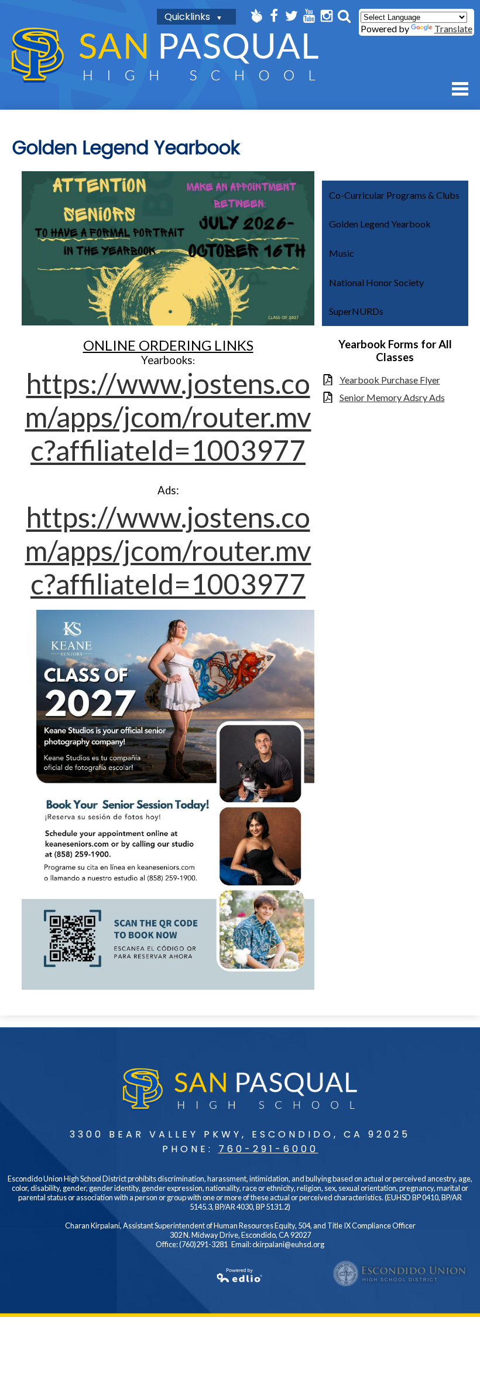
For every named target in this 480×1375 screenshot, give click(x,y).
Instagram (327, 16)
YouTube (309, 16)
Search (344, 16)
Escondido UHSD (400, 1273)
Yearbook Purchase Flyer (390, 379)
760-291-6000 (268, 1149)
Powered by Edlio (240, 1275)
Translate (453, 28)
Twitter (291, 16)
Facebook (274, 16)
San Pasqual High (165, 55)
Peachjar (256, 16)
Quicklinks (187, 16)
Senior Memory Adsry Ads (392, 397)
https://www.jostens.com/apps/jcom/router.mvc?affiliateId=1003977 (168, 416)
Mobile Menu (460, 89)
